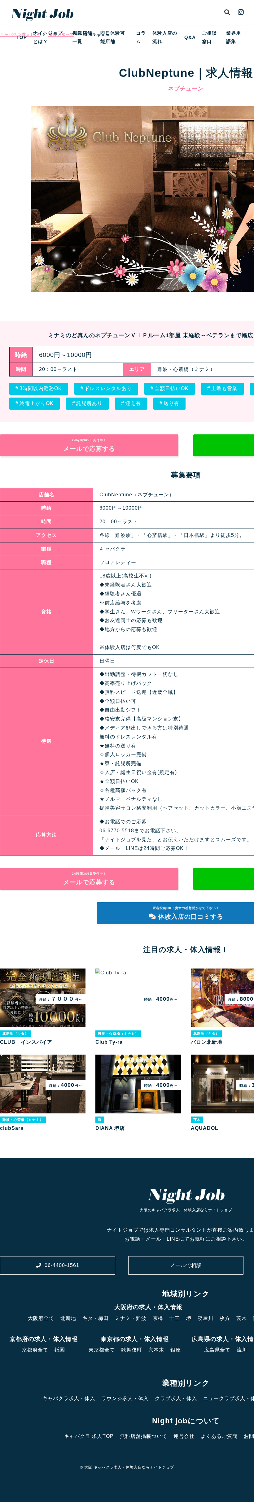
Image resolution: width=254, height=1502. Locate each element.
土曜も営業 (224, 388)
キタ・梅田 (95, 1318)
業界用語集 (233, 37)
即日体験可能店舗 (112, 37)
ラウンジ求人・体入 (125, 1398)
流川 (242, 1349)
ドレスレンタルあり (108, 388)
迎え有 (133, 403)
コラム (141, 37)
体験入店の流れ (164, 37)
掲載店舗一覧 (82, 37)
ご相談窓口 (209, 37)
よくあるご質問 (219, 1436)
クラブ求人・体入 (176, 1398)
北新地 (68, 1318)
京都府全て (35, 1349)
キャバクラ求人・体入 (68, 1398)
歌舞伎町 (131, 1349)
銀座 (175, 1349)
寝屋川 (205, 1318)
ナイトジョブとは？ (48, 37)
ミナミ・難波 (131, 1318)
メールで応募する (89, 445)
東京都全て (102, 1349)
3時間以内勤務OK (41, 388)
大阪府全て (41, 1318)
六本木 (156, 1349)
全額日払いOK (172, 388)
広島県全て (217, 1349)
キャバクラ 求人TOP (89, 1436)
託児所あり (89, 403)
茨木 (241, 1318)
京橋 (158, 1318)
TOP (21, 37)
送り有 (171, 403)
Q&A (190, 37)
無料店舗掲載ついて (143, 1436)
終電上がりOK (37, 403)
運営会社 (184, 1436)
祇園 (60, 1349)
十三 (174, 1318)
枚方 (225, 1318)
